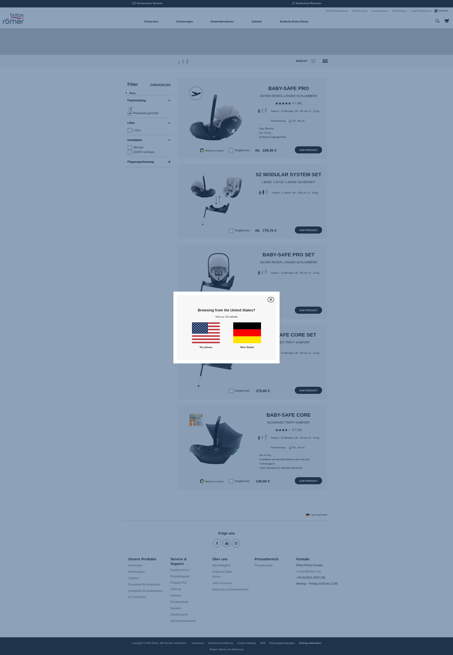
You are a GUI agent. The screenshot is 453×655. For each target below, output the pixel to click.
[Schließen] (270, 299)
